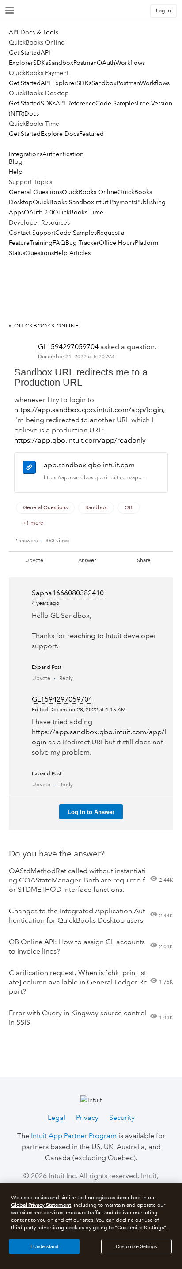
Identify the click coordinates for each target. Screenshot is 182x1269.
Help (16, 172)
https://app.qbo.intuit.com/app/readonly (80, 440)
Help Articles (72, 253)
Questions (39, 253)
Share (144, 560)
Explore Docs (60, 134)
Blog (16, 161)
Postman (85, 63)
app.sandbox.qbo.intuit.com (89, 465)
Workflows (130, 63)
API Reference (75, 103)
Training (41, 243)
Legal (56, 1117)
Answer (87, 560)
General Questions (35, 192)
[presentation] (29, 469)
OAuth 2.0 (38, 212)
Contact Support (32, 233)
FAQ (59, 243)
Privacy (87, 1117)
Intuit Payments (115, 202)
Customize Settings (136, 1246)
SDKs (40, 63)
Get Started (25, 52)
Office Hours (117, 243)
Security (122, 1117)
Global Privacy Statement (41, 1205)
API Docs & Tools (33, 32)
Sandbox (60, 63)
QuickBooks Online (90, 192)
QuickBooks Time (78, 212)
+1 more (33, 523)
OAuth (106, 63)
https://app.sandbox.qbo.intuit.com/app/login (88, 409)
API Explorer (58, 83)
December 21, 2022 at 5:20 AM (76, 356)
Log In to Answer (91, 812)
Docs (31, 113)
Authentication (62, 154)
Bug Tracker (82, 243)
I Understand (44, 1246)
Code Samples (116, 103)
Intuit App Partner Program (74, 1135)
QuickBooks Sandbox (63, 202)
